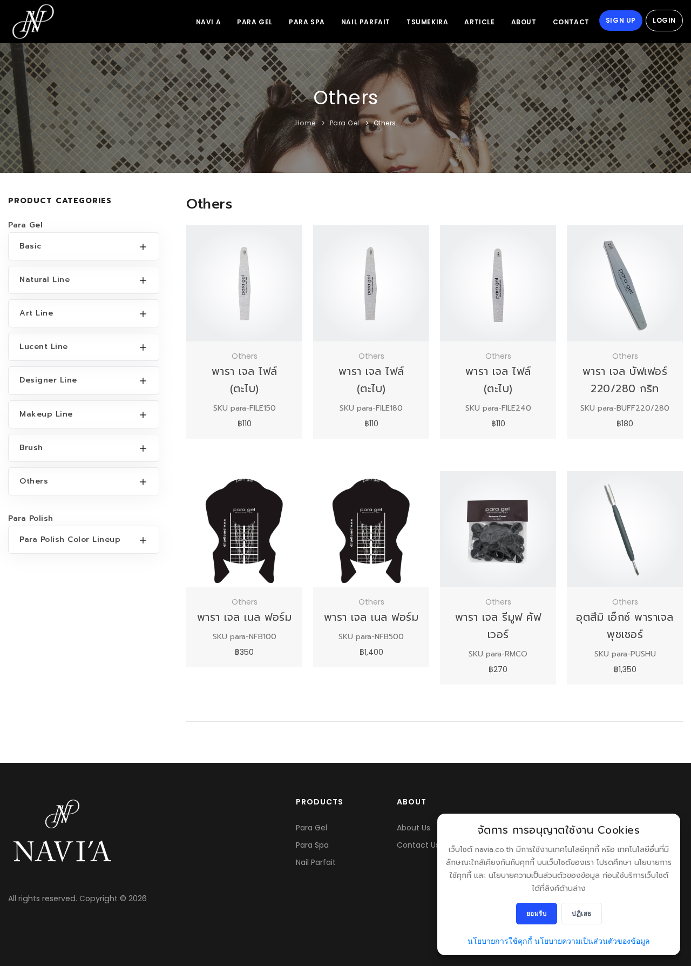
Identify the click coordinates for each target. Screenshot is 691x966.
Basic (30, 246)
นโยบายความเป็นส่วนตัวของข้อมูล (592, 941)
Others (385, 123)
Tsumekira (427, 21)
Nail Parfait (365, 21)
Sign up (621, 20)
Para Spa (307, 21)
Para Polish (30, 518)
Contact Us (418, 845)
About (524, 21)
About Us (413, 827)
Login (664, 20)
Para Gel (255, 21)
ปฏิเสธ (582, 913)
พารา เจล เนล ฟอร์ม (244, 617)
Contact (571, 21)
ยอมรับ (536, 913)
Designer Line (48, 380)
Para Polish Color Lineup (69, 539)
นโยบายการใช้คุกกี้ (500, 941)
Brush (31, 447)
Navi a (208, 21)
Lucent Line (43, 346)
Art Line (36, 313)
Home (305, 123)
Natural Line (44, 279)
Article (479, 21)
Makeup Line (46, 414)
